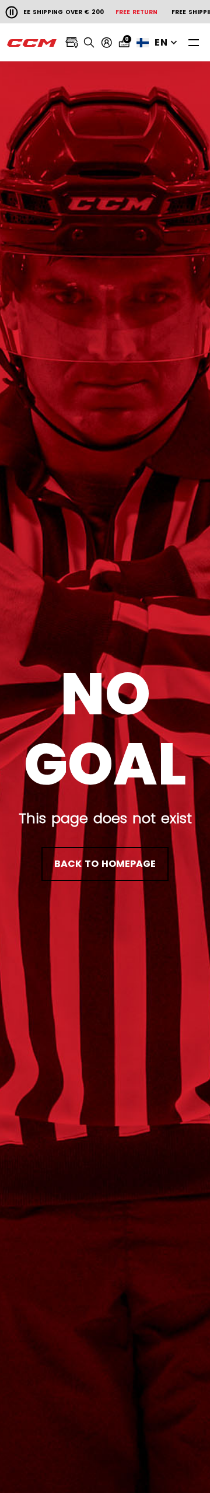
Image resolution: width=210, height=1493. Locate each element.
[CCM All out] (32, 43)
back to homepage (105, 863)
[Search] (89, 43)
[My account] (107, 42)
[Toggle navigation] (193, 42)
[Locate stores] (72, 42)
